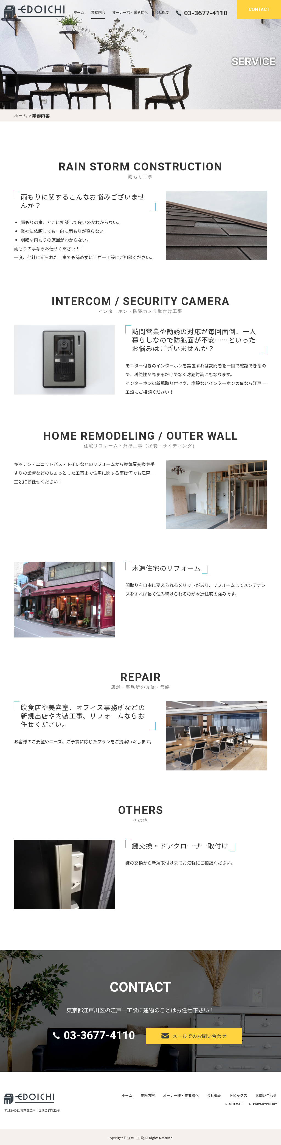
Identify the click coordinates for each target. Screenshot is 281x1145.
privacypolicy (265, 1104)
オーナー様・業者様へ (181, 1095)
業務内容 (147, 1095)
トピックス (238, 1095)
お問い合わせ (266, 1095)
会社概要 (214, 1095)
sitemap (236, 1104)
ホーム (20, 115)
